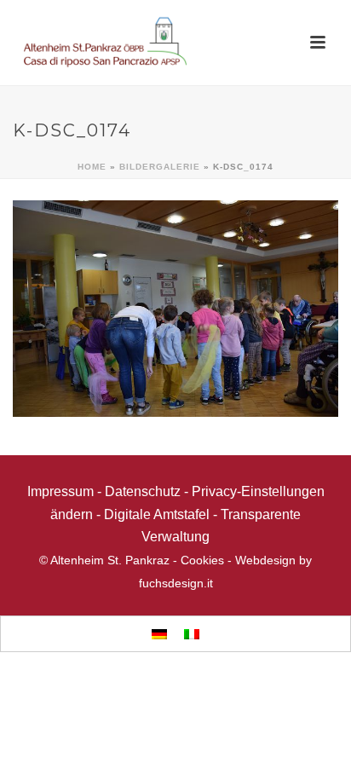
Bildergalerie (159, 166)
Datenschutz (143, 491)
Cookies (202, 560)
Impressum (60, 491)
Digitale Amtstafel (157, 514)
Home (92, 166)
